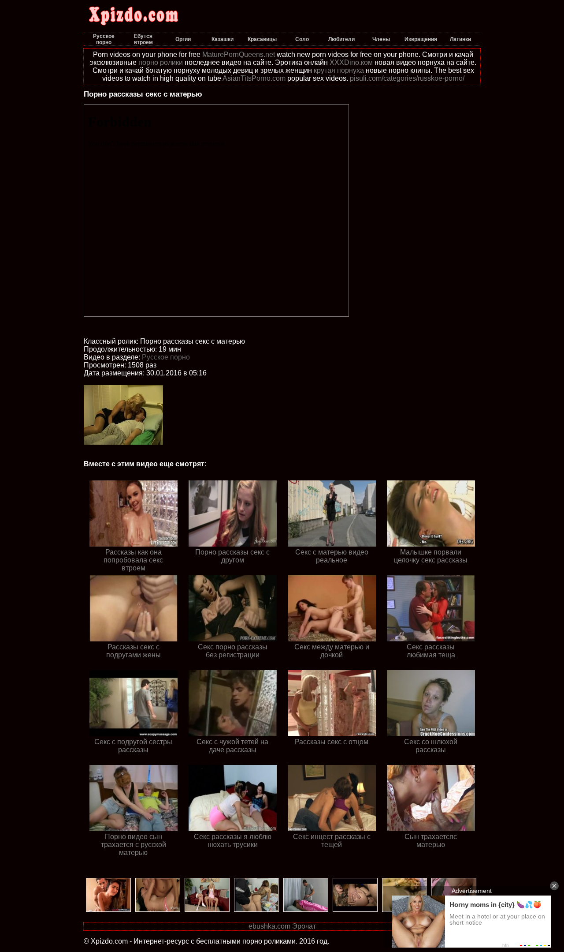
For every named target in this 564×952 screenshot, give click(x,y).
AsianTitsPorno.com (254, 78)
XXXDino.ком (351, 62)
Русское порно (166, 357)
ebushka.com (269, 926)
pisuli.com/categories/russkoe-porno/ (407, 78)
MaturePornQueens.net (238, 54)
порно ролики (160, 62)
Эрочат (304, 926)
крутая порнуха (339, 70)
